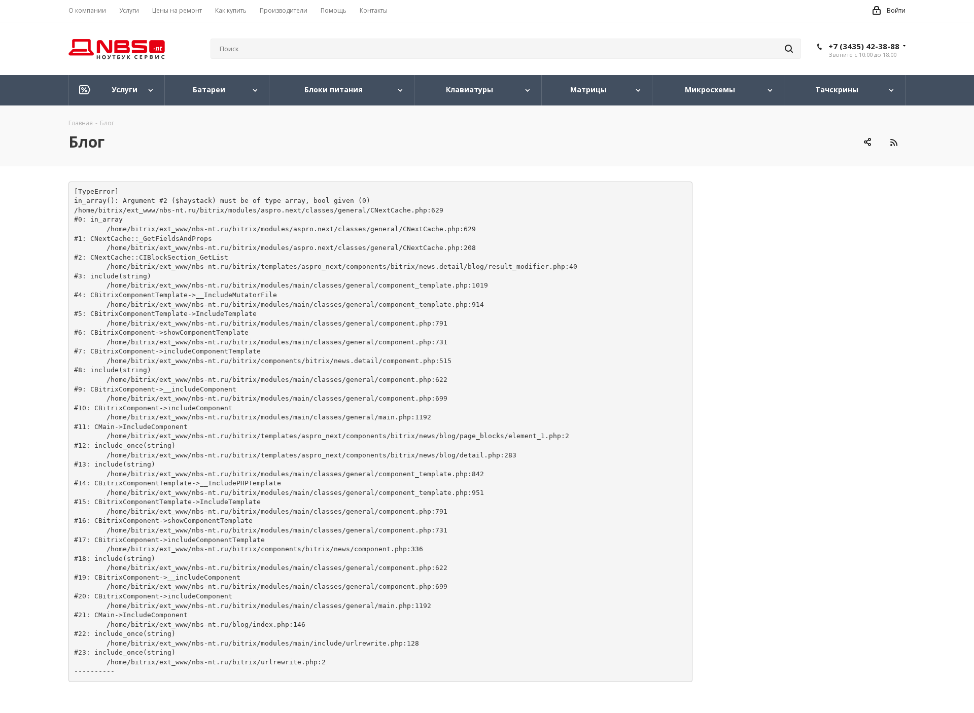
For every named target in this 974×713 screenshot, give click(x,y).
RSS (894, 142)
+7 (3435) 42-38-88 (863, 46)
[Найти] (789, 49)
